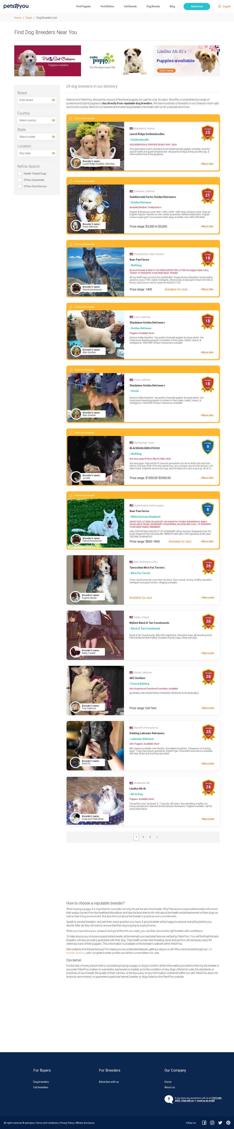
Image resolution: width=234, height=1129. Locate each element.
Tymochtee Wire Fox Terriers (147, 567)
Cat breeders (40, 1087)
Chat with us (187, 1100)
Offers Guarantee (34, 180)
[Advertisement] (143, 872)
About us (170, 1087)
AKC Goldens (137, 678)
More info (208, 164)
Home (168, 1081)
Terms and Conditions (47, 1123)
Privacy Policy (67, 1123)
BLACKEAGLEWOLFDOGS (145, 448)
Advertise (197, 6)
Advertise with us (109, 1081)
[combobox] (37, 100)
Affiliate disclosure (85, 1123)
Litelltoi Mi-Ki (137, 788)
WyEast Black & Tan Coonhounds (149, 622)
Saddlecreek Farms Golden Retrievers (153, 196)
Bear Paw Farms (139, 259)
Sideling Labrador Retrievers (147, 733)
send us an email (205, 1100)
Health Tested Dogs (35, 173)
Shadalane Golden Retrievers (147, 322)
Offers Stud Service (35, 186)
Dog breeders (41, 1081)
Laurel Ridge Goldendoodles (147, 134)
